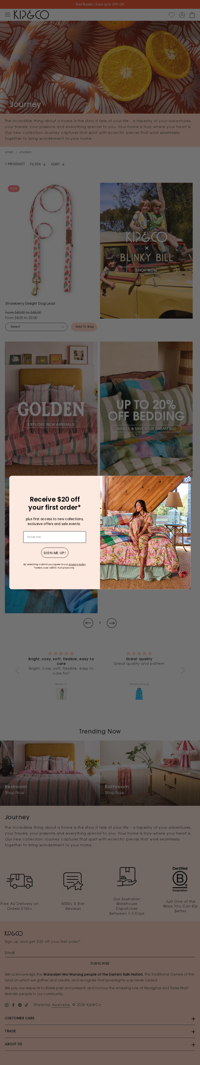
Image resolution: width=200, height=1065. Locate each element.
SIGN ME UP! (55, 552)
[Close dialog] (186, 480)
